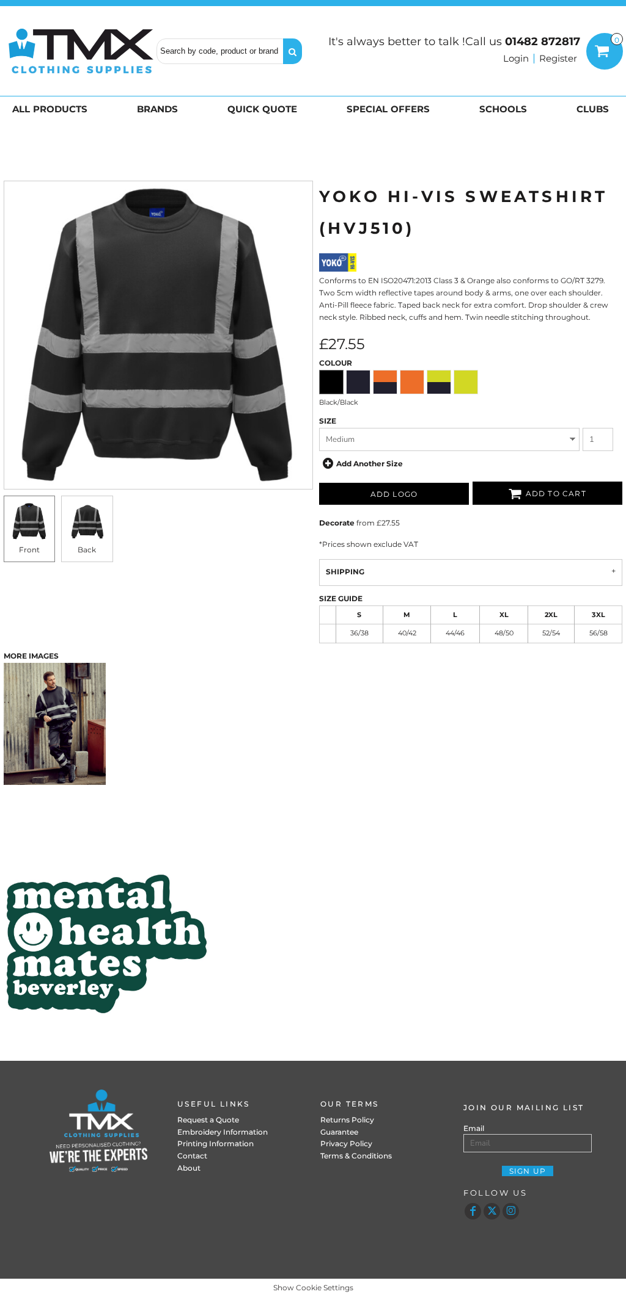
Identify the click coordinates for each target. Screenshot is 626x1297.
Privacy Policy (346, 1143)
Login (516, 58)
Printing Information (215, 1143)
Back (87, 549)
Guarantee (339, 1131)
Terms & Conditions (356, 1155)
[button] (52, 108)
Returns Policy (347, 1119)
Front (29, 549)
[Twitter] (492, 1211)
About (189, 1167)
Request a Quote (208, 1119)
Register (558, 58)
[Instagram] (511, 1211)
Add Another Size (369, 463)
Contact (192, 1155)
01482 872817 (542, 41)
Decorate (337, 522)
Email (473, 1128)
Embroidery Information (222, 1131)
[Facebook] (473, 1211)
